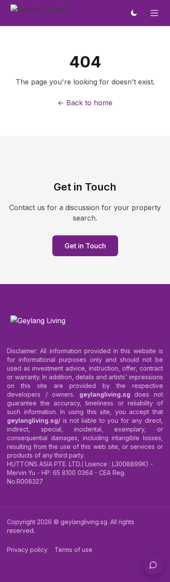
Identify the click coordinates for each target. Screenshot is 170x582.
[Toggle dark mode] (134, 13)
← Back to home (85, 102)
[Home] (38, 13)
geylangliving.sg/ (33, 420)
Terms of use (73, 549)
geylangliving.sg (84, 521)
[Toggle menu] (154, 13)
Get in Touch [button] (85, 245)
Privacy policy (27, 549)
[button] (153, 565)
